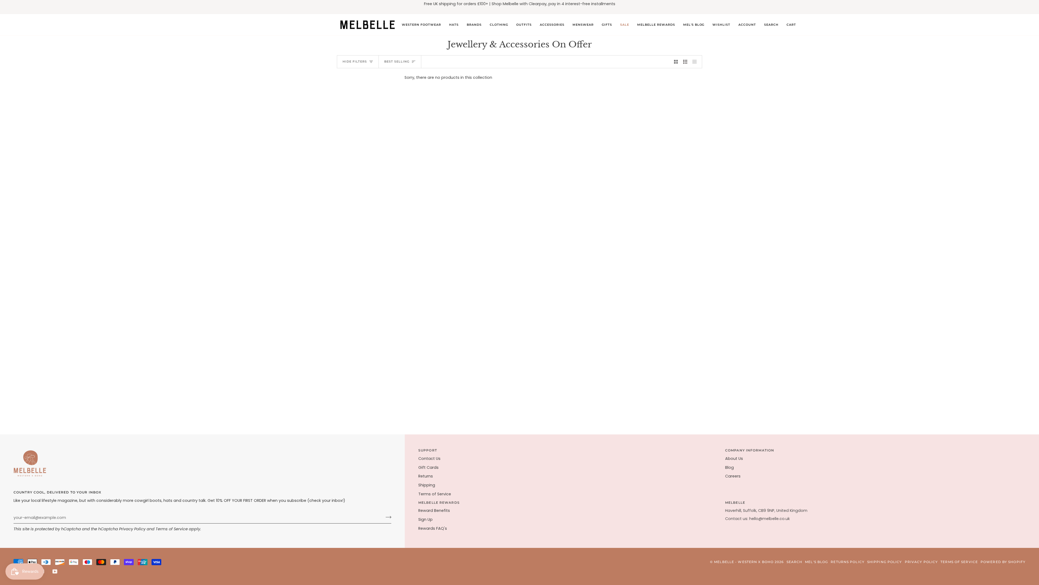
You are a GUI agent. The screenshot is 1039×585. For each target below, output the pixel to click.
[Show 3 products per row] (685, 62)
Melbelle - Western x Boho (744, 562)
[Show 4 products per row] (696, 62)
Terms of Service (172, 529)
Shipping (426, 485)
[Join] (386, 517)
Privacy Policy (132, 529)
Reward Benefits (434, 510)
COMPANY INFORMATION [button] (749, 450)
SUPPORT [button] (427, 450)
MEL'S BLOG (816, 562)
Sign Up (425, 519)
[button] (421, 24)
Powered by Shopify (1003, 562)
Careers (733, 476)
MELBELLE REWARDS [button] (439, 502)
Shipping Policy (884, 562)
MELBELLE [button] (735, 502)
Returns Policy (847, 562)
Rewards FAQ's (432, 528)
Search (795, 562)
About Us (734, 458)
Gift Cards (428, 467)
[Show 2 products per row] (676, 62)
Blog (729, 467)
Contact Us (429, 458)
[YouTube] (54, 571)
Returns (425, 476)
